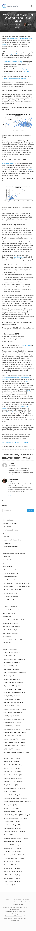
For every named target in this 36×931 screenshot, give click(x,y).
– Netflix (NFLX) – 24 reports (11, 656)
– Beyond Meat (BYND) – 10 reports (14, 686)
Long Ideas (6, 536)
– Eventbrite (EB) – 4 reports (11, 878)
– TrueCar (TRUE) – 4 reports (12, 851)
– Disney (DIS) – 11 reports (11, 669)
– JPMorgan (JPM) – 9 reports (12, 705)
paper (4, 44)
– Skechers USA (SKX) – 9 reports (13, 702)
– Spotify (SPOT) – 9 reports (11, 695)
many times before (14, 54)
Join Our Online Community (11, 610)
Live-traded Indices (8, 520)
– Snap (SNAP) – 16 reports (11, 662)
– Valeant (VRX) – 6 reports (11, 761)
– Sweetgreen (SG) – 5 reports (12, 841)
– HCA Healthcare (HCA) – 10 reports (14, 692)
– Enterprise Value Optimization (12, 630)
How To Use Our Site (9, 613)
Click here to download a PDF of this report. (15, 442)
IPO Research (7, 543)
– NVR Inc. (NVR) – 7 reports (11, 758)
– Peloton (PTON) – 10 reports (12, 689)
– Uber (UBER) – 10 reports (11, 679)
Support (9, 902)
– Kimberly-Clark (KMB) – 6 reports (13, 805)
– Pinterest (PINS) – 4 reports (12, 865)
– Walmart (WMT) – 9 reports (11, 699)
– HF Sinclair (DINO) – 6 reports (12, 811)
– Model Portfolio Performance (12, 600)
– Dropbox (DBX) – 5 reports (11, 835)
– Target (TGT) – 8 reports (11, 715)
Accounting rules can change (13, 62)
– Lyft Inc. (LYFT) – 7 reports (11, 749)
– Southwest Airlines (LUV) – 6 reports (14, 788)
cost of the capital (25, 345)
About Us (8, 899)
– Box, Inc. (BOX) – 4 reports (11, 861)
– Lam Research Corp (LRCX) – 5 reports (15, 825)
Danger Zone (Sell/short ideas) (12, 540)
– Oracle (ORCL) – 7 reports (11, 725)
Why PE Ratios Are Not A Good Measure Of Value (18, 17)
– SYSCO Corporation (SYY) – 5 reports (15, 818)
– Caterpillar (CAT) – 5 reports (12, 848)
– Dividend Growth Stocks (10, 596)
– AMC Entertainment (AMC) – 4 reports (15, 875)
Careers (16, 902)
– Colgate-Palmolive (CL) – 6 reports (14, 785)
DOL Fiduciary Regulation (10, 633)
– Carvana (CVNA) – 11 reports (12, 666)
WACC (27, 381)
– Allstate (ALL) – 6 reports (11, 808)
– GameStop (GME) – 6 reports (12, 778)
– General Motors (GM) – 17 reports (14, 659)
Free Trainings (7, 526)
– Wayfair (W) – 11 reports (11, 676)
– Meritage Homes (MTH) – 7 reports (14, 739)
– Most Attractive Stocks (10, 576)
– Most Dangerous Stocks (10, 580)
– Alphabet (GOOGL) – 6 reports (12, 781)
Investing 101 (7, 616)
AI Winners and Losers (10, 523)
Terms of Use (19, 918)
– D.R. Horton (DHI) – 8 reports (12, 712)
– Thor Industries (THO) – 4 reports (13, 858)
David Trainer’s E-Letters (10, 530)
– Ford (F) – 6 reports (9, 791)
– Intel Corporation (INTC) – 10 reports (14, 672)
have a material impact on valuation (15, 78)
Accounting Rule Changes (10, 623)
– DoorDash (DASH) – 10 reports (13, 682)
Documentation (18, 904)
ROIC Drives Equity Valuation (11, 626)
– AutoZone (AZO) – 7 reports (12, 735)
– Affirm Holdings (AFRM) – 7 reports (14, 745)
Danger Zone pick (12, 412)
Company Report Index (10, 649)
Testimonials (6, 556)
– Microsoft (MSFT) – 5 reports (12, 845)
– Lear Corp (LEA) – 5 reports (12, 828)
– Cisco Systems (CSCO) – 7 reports (14, 742)
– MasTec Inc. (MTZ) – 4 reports (12, 871)
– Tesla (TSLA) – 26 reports (11, 652)
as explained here (20, 393)
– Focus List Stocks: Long (10, 570)
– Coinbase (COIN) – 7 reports (12, 722)
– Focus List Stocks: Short (11, 573)
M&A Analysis (7, 636)
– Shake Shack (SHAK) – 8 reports (13, 719)
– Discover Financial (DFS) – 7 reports (14, 732)
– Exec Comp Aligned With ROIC (12, 590)
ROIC (31, 169)
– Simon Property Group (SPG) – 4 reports (16, 855)
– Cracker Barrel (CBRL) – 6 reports (14, 765)
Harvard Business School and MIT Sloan (19, 38)
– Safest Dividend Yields (10, 593)
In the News (26, 899)
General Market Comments (11, 560)
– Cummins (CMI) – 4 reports (11, 881)
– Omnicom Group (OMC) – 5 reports (14, 831)
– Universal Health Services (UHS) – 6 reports (17, 801)
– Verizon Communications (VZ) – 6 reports (16, 775)
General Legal (25, 902)
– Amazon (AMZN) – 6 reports (12, 771)
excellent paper (19, 257)
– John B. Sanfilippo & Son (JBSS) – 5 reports (16, 815)
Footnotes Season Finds (10, 546)
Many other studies (8, 163)
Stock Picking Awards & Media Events (14, 553)
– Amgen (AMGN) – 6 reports (11, 795)
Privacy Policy (15, 920)
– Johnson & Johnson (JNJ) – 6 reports (14, 798)
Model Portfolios (7, 566)
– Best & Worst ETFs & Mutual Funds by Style (17, 586)
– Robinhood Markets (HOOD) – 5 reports (15, 838)
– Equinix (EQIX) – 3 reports (11, 885)
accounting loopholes (23, 69)
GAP (28, 391)
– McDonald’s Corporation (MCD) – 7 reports (16, 729)
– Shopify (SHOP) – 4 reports (11, 868)
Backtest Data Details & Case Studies (14, 620)
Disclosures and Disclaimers (13, 916)
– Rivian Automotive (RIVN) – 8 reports (14, 709)
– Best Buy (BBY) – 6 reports (11, 768)
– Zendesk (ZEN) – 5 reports (11, 821)
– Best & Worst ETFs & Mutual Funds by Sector (17, 583)
